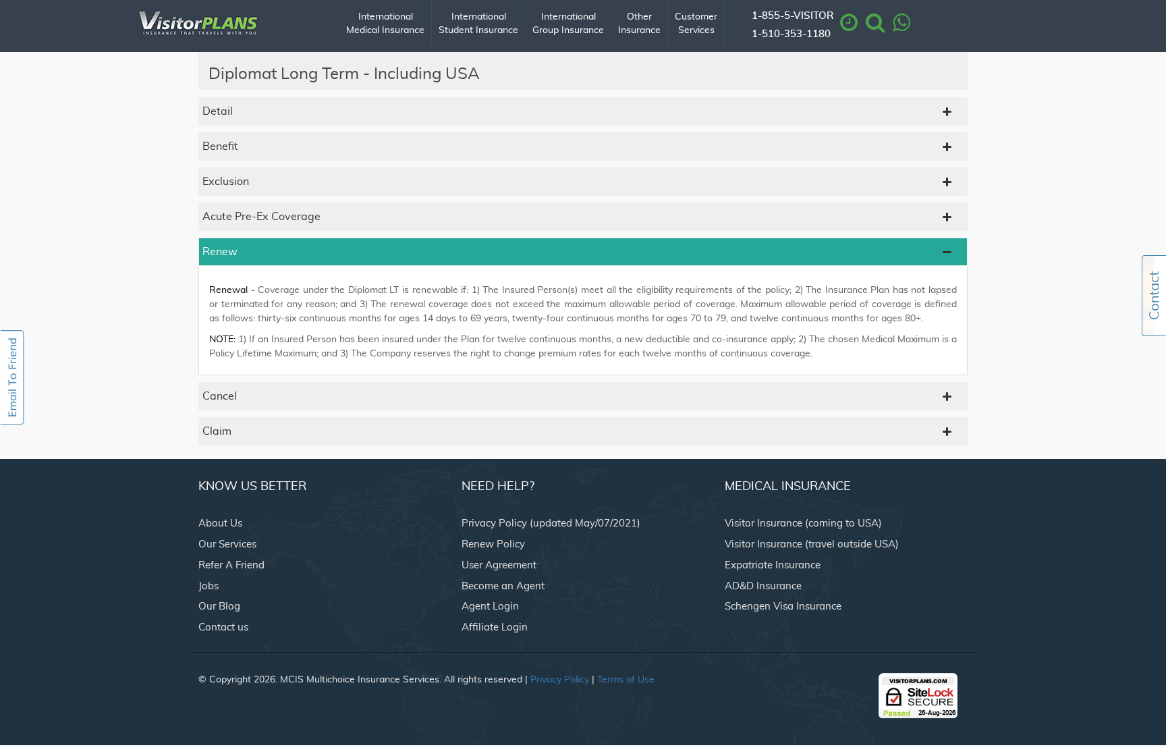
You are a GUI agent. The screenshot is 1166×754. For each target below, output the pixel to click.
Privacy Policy (559, 679)
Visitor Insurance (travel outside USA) (812, 544)
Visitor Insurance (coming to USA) (803, 523)
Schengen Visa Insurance (783, 606)
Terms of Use (626, 679)
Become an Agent (503, 586)
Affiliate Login (495, 627)
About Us (220, 523)
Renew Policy (493, 544)
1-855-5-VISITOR (792, 16)
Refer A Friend (231, 565)
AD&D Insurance (763, 586)
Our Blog (219, 606)
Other (639, 23)
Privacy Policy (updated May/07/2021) (551, 523)
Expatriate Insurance (773, 565)
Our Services (227, 544)
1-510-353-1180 (791, 34)
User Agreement (499, 565)
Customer (696, 23)
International (385, 23)
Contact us (223, 627)
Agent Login (490, 606)
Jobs (208, 586)
